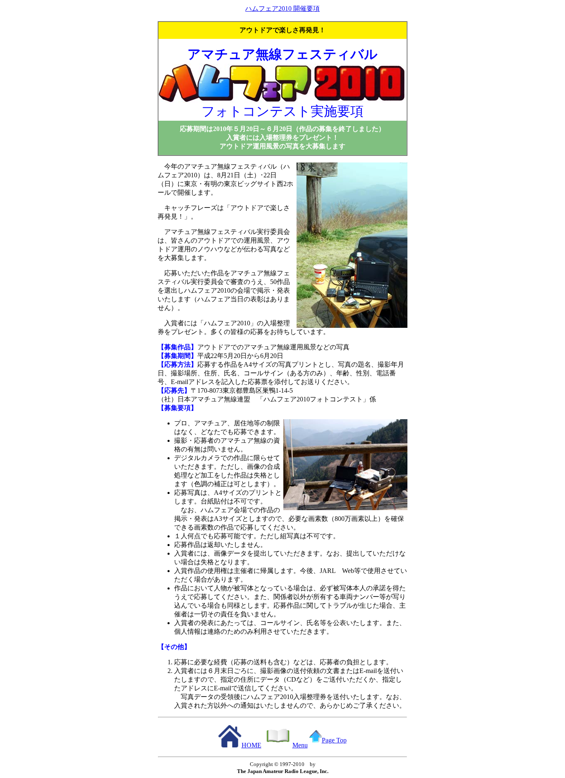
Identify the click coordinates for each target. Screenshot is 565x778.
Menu (300, 745)
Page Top (334, 740)
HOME (251, 745)
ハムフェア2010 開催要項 (282, 8)
